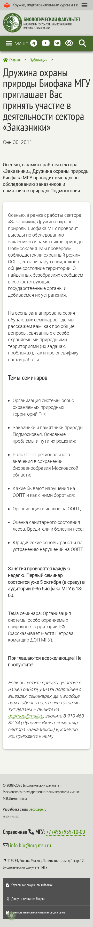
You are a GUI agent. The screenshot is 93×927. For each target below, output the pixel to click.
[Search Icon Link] (82, 43)
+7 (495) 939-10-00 (65, 831)
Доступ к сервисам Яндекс (28, 898)
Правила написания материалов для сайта (38, 912)
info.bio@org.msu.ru (30, 845)
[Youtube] (46, 43)
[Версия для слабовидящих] (70, 43)
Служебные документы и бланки (31, 884)
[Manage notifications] (11, 915)
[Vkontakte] (57, 43)
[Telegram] (33, 43)
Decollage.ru (37, 809)
